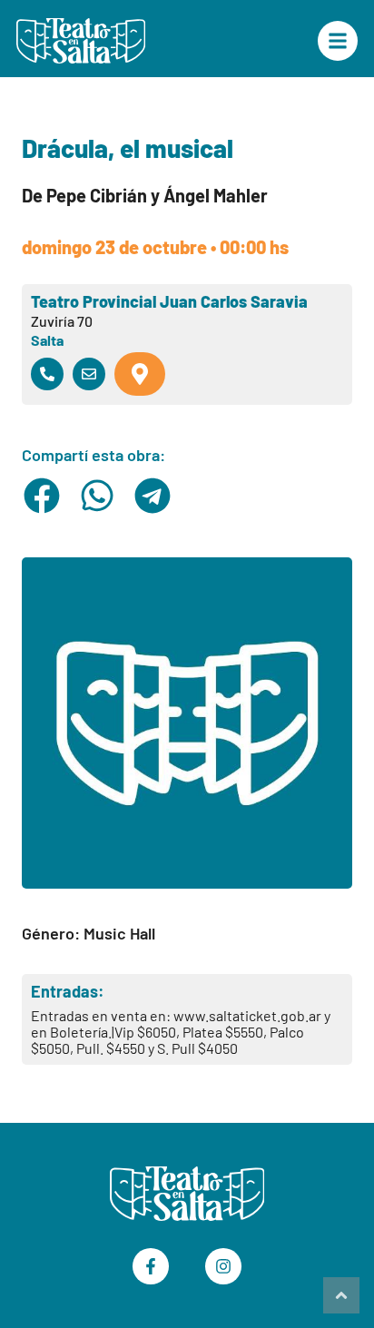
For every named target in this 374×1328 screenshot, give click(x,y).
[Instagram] (223, 1266)
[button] (42, 495)
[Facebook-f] (151, 1266)
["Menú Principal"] (338, 41)
